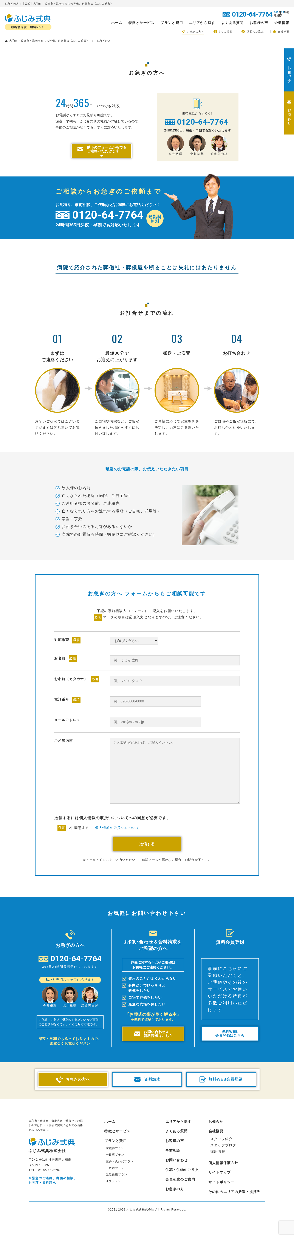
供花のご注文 (255, 31)
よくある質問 (232, 23)
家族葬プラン (115, 1148)
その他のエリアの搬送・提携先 (235, 1192)
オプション (113, 1181)
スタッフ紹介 (221, 1139)
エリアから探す (179, 1121)
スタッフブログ (223, 1145)
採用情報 (217, 1151)
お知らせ (216, 1121)
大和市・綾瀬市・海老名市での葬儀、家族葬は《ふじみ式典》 (49, 40)
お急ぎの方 (175, 1189)
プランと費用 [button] (172, 23)
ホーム (116, 23)
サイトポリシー (222, 1182)
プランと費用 (115, 1141)
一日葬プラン (115, 1154)
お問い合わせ (177, 1160)
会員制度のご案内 (180, 1179)
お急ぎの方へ (195, 31)
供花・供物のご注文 (182, 1170)
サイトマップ (220, 1172)
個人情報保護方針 (223, 1163)
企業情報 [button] (281, 23)
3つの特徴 (225, 31)
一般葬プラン (115, 1168)
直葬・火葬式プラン (120, 1161)
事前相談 (173, 1150)
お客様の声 (259, 23)
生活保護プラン (116, 1174)
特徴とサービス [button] (141, 23)
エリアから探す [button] (202, 23)
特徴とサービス (117, 1131)
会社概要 (283, 31)
